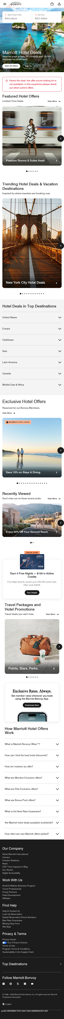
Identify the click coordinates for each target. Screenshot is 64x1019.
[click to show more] (60, 138)
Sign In (28, 66)
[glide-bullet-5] (37, 677)
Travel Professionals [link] (11, 889)
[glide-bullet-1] (28, 677)
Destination (14, 15)
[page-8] (35, 293)
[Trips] (52, 3)
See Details (32, 592)
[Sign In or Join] (59, 3)
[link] (14, 942)
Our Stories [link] (7, 870)
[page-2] (28, 171)
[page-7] (29, 483)
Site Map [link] (6, 926)
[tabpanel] (32, 17)
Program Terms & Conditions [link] (16, 949)
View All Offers (11, 66)
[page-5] (35, 171)
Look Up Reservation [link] (12, 914)
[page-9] (37, 293)
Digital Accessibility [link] (11, 873)
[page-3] (24, 293)
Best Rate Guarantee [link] (12, 920)
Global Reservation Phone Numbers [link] (19, 917)
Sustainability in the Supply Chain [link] (18, 952)
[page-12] (43, 293)
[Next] (59, 647)
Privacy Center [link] (9, 939)
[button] (17, 17)
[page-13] (42, 483)
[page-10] (39, 293)
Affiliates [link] (6, 898)
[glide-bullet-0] (26, 677)
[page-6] (37, 171)
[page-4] (26, 293)
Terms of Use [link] (8, 945)
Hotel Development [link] (11, 895)
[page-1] (26, 171)
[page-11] (41, 293)
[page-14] (44, 483)
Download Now (32, 705)
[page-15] (46, 483)
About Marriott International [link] (15, 854)
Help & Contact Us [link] (11, 911)
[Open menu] (5, 4)
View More (52, 101)
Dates (41, 15)
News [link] (5, 863)
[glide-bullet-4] (35, 677)
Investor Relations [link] (10, 860)
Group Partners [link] (9, 892)
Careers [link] (6, 857)
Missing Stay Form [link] (11, 923)
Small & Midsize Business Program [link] (18, 885)
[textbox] (17, 18)
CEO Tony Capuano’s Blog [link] (15, 866)
